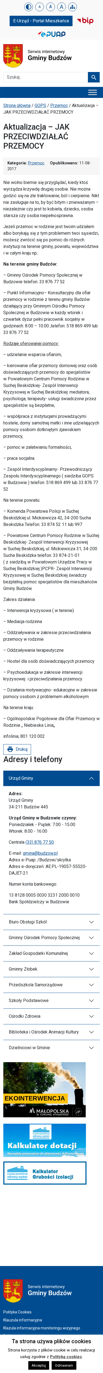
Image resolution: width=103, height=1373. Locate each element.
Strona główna (16, 105)
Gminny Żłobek (23, 969)
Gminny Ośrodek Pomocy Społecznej (44, 937)
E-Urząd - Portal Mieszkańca (41, 20)
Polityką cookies (66, 1356)
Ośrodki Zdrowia (24, 1016)
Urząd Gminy (21, 778)
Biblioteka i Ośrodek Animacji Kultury (44, 1032)
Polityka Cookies (17, 1312)
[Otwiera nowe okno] (85, 20)
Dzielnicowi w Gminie (29, 1047)
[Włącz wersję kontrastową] (28, 6)
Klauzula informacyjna (22, 1320)
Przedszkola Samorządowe (36, 984)
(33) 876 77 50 (40, 842)
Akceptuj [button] (39, 1365)
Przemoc (59, 105)
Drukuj (17, 749)
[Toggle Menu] (92, 92)
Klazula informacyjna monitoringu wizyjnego (41, 1328)
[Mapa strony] (72, 6)
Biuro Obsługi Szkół (28, 922)
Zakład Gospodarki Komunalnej (38, 953)
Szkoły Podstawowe (29, 1000)
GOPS (40, 105)
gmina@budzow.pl (40, 853)
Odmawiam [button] (64, 1365)
